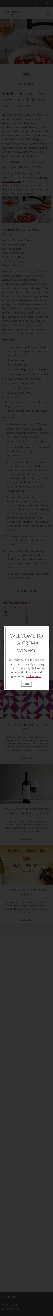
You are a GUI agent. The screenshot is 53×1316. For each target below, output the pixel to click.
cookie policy (34, 676)
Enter (26, 683)
